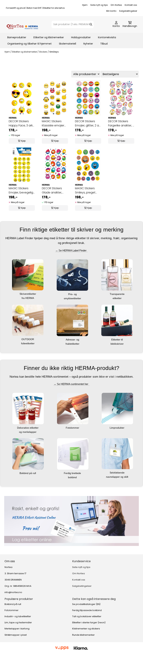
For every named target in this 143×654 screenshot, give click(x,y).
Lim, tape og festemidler (18, 622)
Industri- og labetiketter (18, 616)
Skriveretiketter (28, 293)
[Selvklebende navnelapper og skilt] (117, 453)
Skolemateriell (67, 43)
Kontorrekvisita (107, 37)
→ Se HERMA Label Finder (71, 250)
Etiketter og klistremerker (48, 37)
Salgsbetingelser (128, 10)
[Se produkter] (71, 521)
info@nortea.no (13, 592)
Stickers (43, 51)
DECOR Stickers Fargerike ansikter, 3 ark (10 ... (121, 123)
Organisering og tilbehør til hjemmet (29, 43)
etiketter (117, 298)
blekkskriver (117, 343)
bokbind (72, 477)
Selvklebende (117, 472)
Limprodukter (117, 427)
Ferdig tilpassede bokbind (87, 610)
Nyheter (88, 43)
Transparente (117, 294)
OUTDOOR (28, 339)
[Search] (91, 24)
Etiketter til (117, 339)
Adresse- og (73, 339)
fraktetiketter (73, 343)
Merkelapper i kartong (17, 628)
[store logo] (22, 24)
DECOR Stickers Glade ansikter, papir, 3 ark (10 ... (52, 190)
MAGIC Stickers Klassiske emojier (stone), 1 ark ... (53, 123)
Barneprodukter (16, 37)
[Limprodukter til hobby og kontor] (117, 408)
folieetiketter (28, 343)
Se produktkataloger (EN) (86, 604)
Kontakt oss (131, 4)
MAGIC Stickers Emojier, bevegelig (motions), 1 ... (21, 190)
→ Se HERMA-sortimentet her (72, 384)
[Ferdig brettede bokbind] (72, 453)
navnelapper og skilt (117, 476)
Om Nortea (116, 4)
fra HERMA (28, 298)
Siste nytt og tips (99, 4)
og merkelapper (28, 432)
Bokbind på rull (28, 473)
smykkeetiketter (73, 298)
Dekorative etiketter (28, 427)
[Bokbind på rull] (28, 453)
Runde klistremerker (83, 634)
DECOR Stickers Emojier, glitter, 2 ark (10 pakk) (88, 123)
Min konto (111, 10)
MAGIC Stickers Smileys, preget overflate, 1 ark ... (85, 190)
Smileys (54, 51)
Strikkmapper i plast (16, 634)
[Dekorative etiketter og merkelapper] (28, 408)
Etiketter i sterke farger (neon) (89, 622)
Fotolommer (73, 427)
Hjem (85, 4)
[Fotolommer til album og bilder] (72, 408)
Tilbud (104, 43)
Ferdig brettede (73, 473)
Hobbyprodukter (81, 37)
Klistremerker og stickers (86, 628)
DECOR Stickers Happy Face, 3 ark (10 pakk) (21, 123)
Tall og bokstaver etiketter (86, 616)
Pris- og (72, 294)
